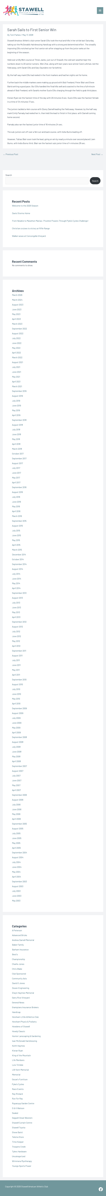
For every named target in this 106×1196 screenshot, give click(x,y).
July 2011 (16, 660)
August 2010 (17, 684)
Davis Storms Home (21, 213)
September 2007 (19, 766)
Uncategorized (18, 1156)
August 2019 (17, 395)
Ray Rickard (17, 1093)
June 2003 (16, 895)
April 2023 (16, 319)
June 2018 (16, 434)
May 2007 (16, 785)
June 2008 (16, 751)
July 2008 (16, 746)
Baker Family (18, 944)
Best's (15, 954)
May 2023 (16, 314)
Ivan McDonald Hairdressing (24, 1041)
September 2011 (19, 650)
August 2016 (17, 492)
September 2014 (19, 564)
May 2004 (16, 871)
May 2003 (16, 900)
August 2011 (17, 655)
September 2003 (19, 881)
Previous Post (10, 154)
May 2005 (16, 843)
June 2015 (16, 535)
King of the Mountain (21, 1055)
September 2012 (19, 621)
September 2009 (19, 708)
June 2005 (16, 838)
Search (9, 175)
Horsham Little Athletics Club (25, 1017)
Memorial (16, 1074)
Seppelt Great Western (22, 1117)
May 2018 (16, 439)
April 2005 (16, 847)
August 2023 (17, 304)
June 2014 (16, 578)
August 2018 (17, 424)
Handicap (16, 1012)
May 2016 (16, 506)
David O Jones (18, 983)
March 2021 (17, 386)
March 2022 (17, 357)
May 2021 (16, 376)
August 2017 (17, 463)
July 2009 (16, 718)
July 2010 (16, 689)
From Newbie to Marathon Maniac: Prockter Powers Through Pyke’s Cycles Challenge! (50, 220)
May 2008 (16, 756)
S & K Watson (18, 1108)
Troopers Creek (19, 1146)
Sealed (15, 1113)
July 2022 (16, 338)
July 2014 (16, 573)
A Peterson (17, 930)
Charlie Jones (18, 964)
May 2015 (16, 540)
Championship (18, 959)
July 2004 (16, 862)
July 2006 (16, 804)
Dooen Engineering (20, 988)
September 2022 (19, 328)
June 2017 (16, 472)
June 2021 (16, 372)
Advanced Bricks (19, 935)
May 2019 (16, 410)
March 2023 (17, 323)
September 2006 (19, 795)
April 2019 (16, 415)
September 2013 (19, 593)
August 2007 (17, 771)
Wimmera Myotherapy (22, 1161)
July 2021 (16, 367)
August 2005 (17, 828)
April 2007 (16, 790)
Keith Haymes (18, 1045)
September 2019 (19, 391)
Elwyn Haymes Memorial (23, 992)
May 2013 (16, 612)
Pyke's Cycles (18, 1084)
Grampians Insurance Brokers (25, 1007)
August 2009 (17, 713)
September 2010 (19, 679)
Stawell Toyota (18, 1127)
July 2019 (16, 400)
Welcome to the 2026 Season (25, 205)
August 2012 (17, 626)
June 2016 (16, 501)
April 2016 (16, 511)
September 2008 (19, 737)
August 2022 (17, 333)
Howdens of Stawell (21, 1026)
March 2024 (17, 299)
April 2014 (16, 588)
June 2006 (16, 809)
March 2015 (17, 549)
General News (18, 1002)
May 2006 (16, 814)
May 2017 (16, 477)
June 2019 (16, 405)
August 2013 (17, 597)
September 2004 (19, 852)
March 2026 (17, 295)
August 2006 (17, 799)
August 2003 (17, 886)
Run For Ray (17, 1098)
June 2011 (16, 665)
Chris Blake (17, 968)
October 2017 (17, 453)
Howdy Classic (18, 1031)
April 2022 (16, 352)
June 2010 (16, 694)
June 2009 (16, 722)
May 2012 (16, 641)
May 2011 (16, 670)
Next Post (97, 154)
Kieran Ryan (17, 1050)
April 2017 (16, 482)
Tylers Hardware (19, 1151)
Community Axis (19, 978)
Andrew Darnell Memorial (23, 940)
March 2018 (17, 448)
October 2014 (18, 559)
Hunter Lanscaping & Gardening (26, 1036)
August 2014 (17, 569)
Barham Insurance (20, 949)
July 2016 (16, 497)
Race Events (18, 1089)
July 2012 (16, 631)
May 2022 (16, 348)
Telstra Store (18, 1137)
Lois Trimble (17, 1065)
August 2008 (17, 742)
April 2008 (16, 761)
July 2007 (16, 775)
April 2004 (16, 876)
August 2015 (17, 525)
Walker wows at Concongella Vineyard (29, 236)
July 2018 (16, 429)
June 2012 (16, 636)
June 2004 (17, 867)
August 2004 (17, 857)
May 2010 (16, 698)
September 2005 (19, 823)
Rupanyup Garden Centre (23, 1103)
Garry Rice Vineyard (21, 997)
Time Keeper (18, 1141)
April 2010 (16, 703)
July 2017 (16, 468)
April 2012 (16, 646)
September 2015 (19, 521)
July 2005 (16, 833)
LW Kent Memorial (20, 1069)
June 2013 (16, 607)
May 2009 (16, 727)
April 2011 (16, 674)
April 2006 (16, 819)
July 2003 (16, 891)
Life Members (18, 1060)
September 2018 (19, 420)
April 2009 (16, 732)
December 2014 (19, 554)
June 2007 (16, 780)
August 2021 (17, 362)
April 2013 (16, 617)
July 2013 (16, 602)
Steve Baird (17, 1132)
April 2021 (16, 381)
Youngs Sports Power (21, 1166)
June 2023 (16, 309)
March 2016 (17, 516)
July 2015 (16, 530)
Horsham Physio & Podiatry (24, 1021)
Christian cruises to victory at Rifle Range (31, 228)
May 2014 (16, 583)
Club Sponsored (19, 973)
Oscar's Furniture (19, 1079)
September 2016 (19, 487)
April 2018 (16, 444)
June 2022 (16, 343)
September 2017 (19, 458)
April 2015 (16, 544)
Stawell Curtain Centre (22, 1122)
